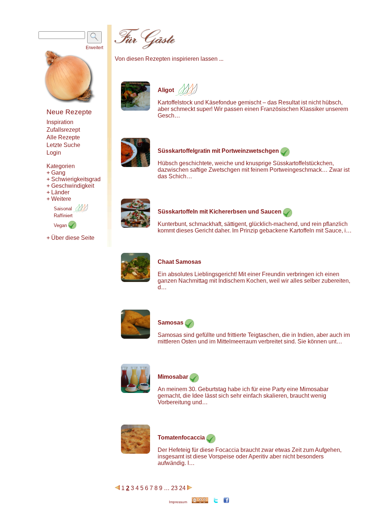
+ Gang (55, 173)
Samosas (170, 322)
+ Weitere (58, 199)
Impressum (178, 502)
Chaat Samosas (179, 262)
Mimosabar (173, 377)
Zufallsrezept (63, 130)
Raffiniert (63, 215)
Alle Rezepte (63, 137)
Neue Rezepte (69, 112)
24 (182, 488)
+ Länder (57, 192)
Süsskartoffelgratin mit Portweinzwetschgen (218, 151)
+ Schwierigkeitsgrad (73, 179)
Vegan (61, 225)
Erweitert (94, 47)
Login (53, 153)
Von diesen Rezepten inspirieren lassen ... (169, 59)
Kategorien (60, 166)
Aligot (166, 90)
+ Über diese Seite (70, 238)
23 (174, 488)
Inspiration (59, 122)
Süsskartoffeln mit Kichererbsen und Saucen (220, 211)
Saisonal (63, 208)
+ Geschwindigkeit (70, 186)
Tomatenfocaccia (181, 437)
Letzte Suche (63, 145)
